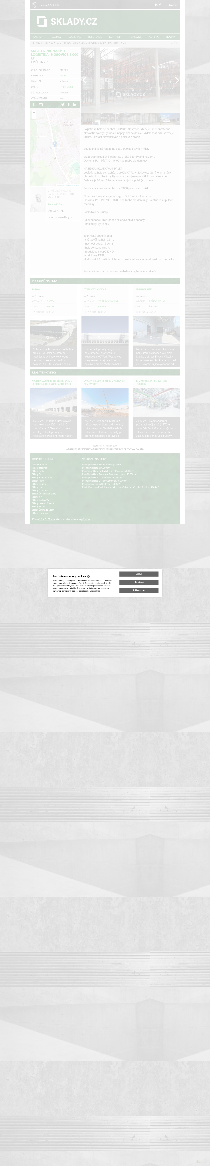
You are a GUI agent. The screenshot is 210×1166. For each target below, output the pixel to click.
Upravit (139, 574)
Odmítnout (139, 582)
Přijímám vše (139, 590)
